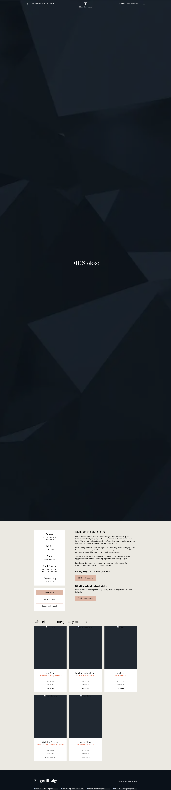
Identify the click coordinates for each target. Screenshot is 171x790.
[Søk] (27, 4)
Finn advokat (50, 4)
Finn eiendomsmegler (38, 4)
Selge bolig (122, 4)
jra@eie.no (85, 684)
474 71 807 (50, 751)
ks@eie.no (85, 753)
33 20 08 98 (49, 549)
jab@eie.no (120, 684)
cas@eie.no (50, 753)
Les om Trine (50, 688)
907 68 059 (85, 682)
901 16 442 (50, 682)
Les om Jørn (85, 688)
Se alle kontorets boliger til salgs (127, 781)
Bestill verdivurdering (133, 4)
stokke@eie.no (49, 559)
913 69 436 (120, 682)
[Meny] (144, 4)
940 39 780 (85, 751)
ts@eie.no (50, 684)
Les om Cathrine (50, 757)
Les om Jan (120, 688)
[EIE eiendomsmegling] (85, 3)
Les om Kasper (85, 757)
